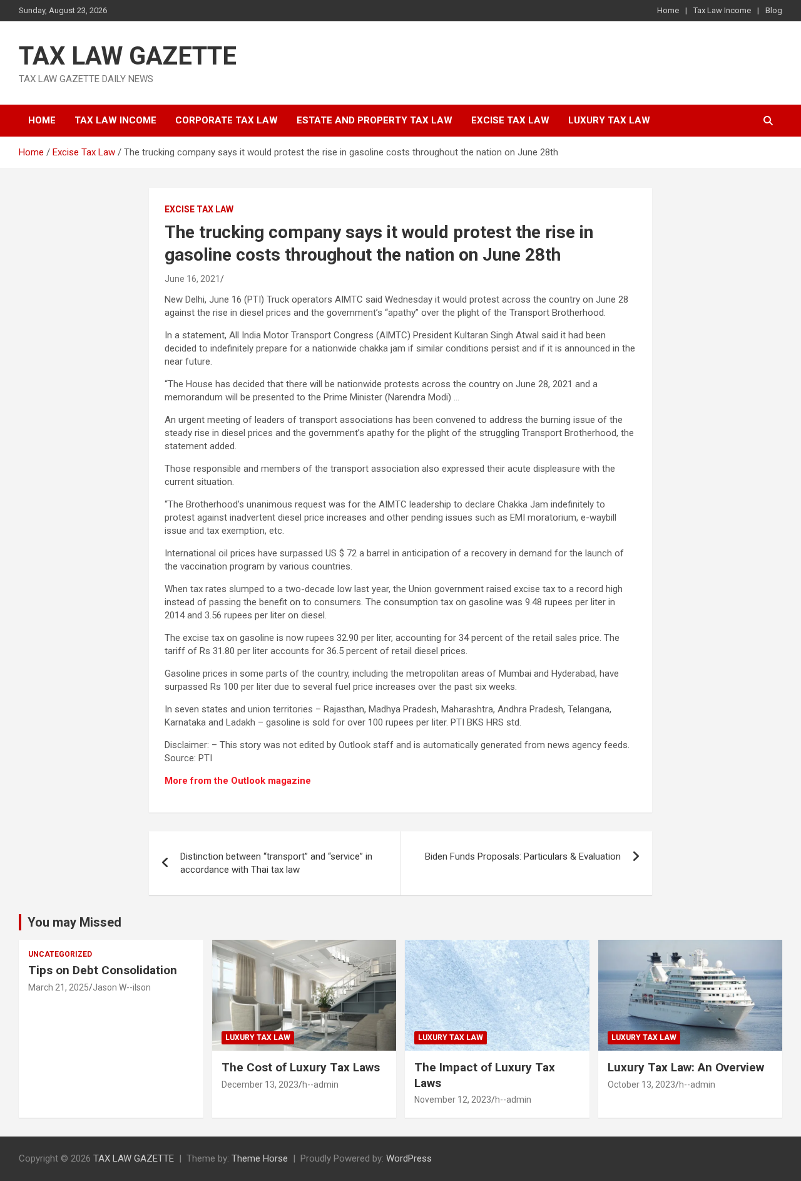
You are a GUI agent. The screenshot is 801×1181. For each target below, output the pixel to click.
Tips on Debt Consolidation (104, 970)
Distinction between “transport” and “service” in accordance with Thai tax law (276, 863)
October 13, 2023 (641, 1085)
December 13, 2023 (260, 1085)
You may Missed (74, 922)
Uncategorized (60, 954)
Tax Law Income (722, 10)
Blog (773, 10)
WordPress (409, 1158)
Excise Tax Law (510, 120)
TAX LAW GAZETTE (128, 56)
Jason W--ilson (122, 987)
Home (668, 10)
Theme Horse (260, 1158)
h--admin (320, 1085)
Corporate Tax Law (226, 120)
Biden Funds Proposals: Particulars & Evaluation (523, 856)
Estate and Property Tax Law (374, 120)
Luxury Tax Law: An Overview (686, 1067)
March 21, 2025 (58, 987)
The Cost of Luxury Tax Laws (301, 1067)
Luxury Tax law (609, 120)
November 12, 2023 (452, 1100)
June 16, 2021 (192, 279)
